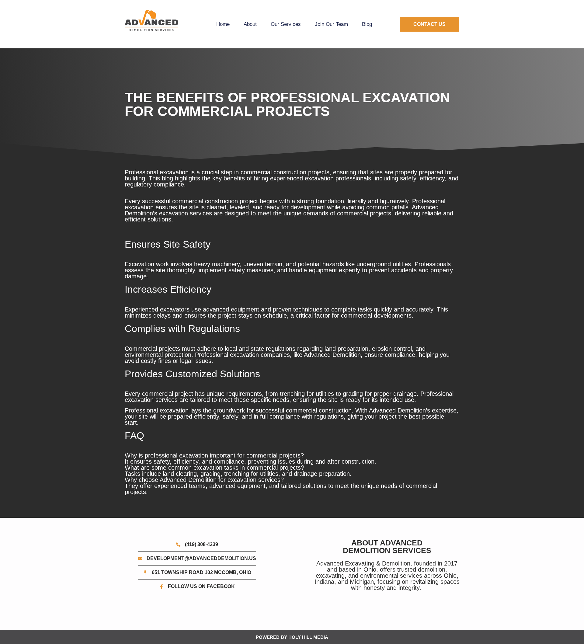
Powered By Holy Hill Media (292, 637)
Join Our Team (331, 24)
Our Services (286, 24)
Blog (367, 24)
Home (223, 24)
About (250, 24)
